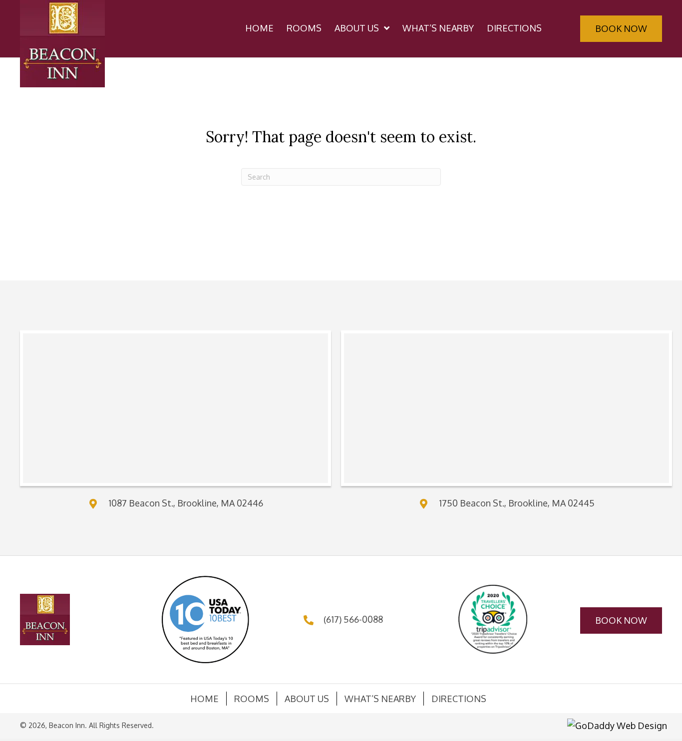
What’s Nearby (380, 698)
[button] (621, 28)
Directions (458, 698)
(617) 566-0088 (353, 619)
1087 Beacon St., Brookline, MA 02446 (185, 502)
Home (204, 698)
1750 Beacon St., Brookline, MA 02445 (517, 502)
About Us (307, 698)
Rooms (251, 698)
